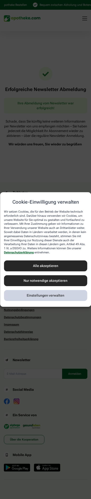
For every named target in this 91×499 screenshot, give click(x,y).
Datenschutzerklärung (19, 252)
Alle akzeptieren (45, 266)
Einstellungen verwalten (45, 295)
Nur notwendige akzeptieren (45, 281)
